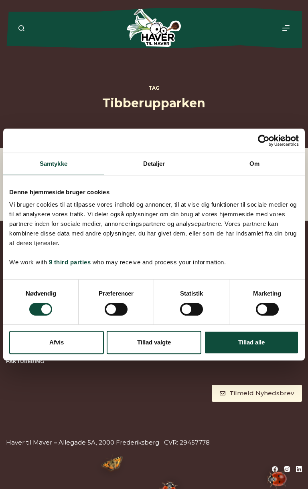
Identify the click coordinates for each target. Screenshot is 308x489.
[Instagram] (287, 469)
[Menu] (286, 28)
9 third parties (70, 262)
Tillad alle (251, 342)
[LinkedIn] (299, 469)
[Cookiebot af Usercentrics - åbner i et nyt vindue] (264, 141)
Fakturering (25, 361)
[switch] (116, 309)
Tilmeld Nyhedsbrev (261, 393)
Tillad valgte (154, 342)
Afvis (56, 342)
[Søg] (21, 28)
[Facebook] (275, 469)
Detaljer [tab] (154, 163)
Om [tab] (254, 163)
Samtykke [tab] (53, 163)
